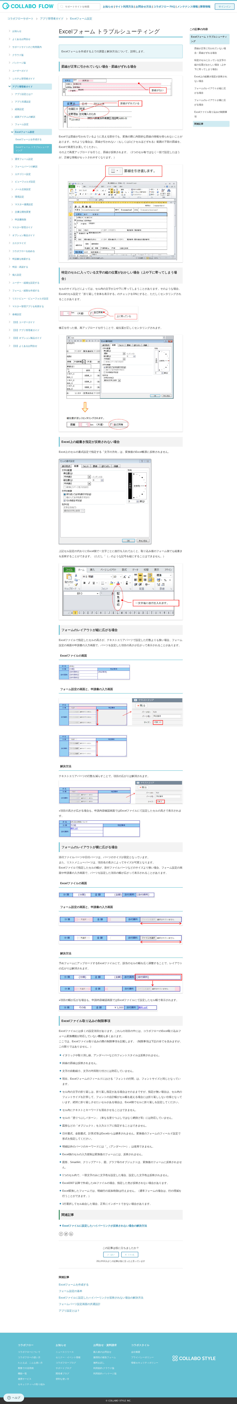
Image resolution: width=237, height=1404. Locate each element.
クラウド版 (18, 55)
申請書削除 (20, 219)
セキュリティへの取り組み (31, 1384)
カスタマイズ (19, 243)
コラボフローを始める (23, 251)
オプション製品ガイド (23, 235)
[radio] (111, 1254)
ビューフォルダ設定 (25, 181)
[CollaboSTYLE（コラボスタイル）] (194, 1356)
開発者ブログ (62, 1373)
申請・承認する (20, 267)
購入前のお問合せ (102, 1352)
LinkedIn (71, 1234)
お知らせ (108, 6)
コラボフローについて (29, 1352)
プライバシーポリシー (142, 1357)
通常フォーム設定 (24, 159)
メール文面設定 (23, 189)
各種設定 (16, 314)
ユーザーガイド (20, 70)
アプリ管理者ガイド (52, 18)
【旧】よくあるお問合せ (24, 346)
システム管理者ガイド (23, 78)
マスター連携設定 (24, 204)
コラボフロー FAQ (164, 6)
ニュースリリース (65, 1352)
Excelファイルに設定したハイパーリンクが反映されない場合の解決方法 (104, 1225)
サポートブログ (63, 1368)
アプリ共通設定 (23, 101)
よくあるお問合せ (21, 39)
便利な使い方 (62, 1379)
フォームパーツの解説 (26, 166)
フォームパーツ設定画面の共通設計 (79, 1304)
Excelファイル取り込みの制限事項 (210, 114)
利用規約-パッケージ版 (105, 1373)
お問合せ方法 (143, 6)
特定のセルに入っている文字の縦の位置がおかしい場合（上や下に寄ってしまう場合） (210, 65)
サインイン (225, 6)
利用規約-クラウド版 (103, 1368)
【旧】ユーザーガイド (23, 322)
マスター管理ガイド (22, 227)
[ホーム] (28, 8)
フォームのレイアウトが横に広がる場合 (210, 102)
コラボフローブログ (66, 1362)
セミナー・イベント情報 (68, 1357)
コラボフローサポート (20, 18)
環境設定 (19, 196)
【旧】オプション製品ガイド (27, 338)
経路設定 (19, 109)
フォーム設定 (21, 124)
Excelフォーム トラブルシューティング (32, 149)
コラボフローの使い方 (29, 1357)
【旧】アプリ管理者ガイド (25, 330)
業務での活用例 (26, 1368)
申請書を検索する (21, 259)
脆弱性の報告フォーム (104, 1357)
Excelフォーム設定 (81, 18)
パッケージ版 (19, 63)
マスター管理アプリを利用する (28, 306)
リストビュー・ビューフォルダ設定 (30, 298)
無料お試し (99, 1362)
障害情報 (205, 6)
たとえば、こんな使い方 (30, 1362)
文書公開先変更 (23, 211)
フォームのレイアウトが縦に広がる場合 (210, 90)
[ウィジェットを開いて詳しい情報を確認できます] (13, 1398)
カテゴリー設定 (23, 174)
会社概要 (135, 1352)
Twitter (66, 1234)
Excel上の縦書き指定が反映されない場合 (210, 79)
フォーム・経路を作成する (25, 290)
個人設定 (16, 274)
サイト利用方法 (124, 6)
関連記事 (198, 124)
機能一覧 (22, 1373)
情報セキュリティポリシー (144, 1362)
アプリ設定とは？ (24, 94)
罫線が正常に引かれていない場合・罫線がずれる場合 (210, 50)
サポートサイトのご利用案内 (27, 47)
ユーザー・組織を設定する (25, 282)
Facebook (61, 1234)
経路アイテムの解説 (25, 116)
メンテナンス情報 (187, 6)
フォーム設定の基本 (70, 1291)
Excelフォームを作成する (29, 139)
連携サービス (24, 1379)
